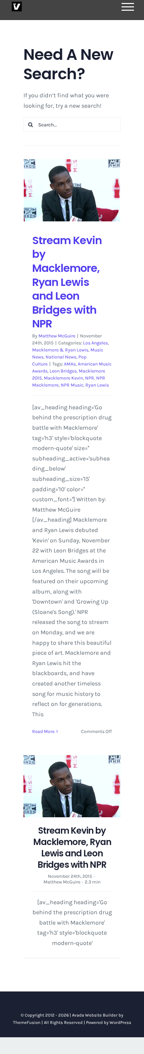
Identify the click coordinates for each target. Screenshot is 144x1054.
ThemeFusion (27, 1022)
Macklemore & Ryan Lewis (60, 350)
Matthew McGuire (57, 336)
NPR (89, 378)
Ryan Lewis (97, 385)
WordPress (120, 1022)
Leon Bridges (63, 371)
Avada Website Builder (95, 1015)
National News (61, 357)
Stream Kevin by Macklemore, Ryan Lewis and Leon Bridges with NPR (67, 282)
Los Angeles (95, 343)
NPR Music (72, 385)
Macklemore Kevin (63, 378)
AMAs (70, 364)
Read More (43, 731)
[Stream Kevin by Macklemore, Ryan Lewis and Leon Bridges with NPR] (72, 190)
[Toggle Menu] (128, 7)
